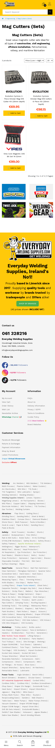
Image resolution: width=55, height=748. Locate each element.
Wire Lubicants (23, 492)
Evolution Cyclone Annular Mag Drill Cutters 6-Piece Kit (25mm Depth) (41, 100)
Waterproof (34, 547)
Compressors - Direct (11, 662)
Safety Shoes (44, 541)
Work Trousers (18, 532)
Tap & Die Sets (8, 597)
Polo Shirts (31, 535)
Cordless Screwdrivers (41, 683)
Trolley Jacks (20, 627)
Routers (36, 695)
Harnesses (23, 558)
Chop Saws (7, 686)
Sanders (25, 698)
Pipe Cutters (7, 603)
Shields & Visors (21, 555)
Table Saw (6, 701)
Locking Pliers (8, 585)
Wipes (21, 564)
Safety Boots (29, 541)
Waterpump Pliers (38, 606)
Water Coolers (39, 486)
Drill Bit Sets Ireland (10, 709)
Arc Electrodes (8, 489)
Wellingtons (7, 547)
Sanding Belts (23, 516)
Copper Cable (19, 503)
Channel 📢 (11, 417)
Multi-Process (8, 486)
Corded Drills (38, 680)
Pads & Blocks (8, 528)
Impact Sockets (35, 650)
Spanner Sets (44, 571)
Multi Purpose (21, 522)
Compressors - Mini (31, 662)
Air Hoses (18, 665)
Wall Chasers (37, 698)
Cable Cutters (8, 614)
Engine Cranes (21, 630)
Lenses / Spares (33, 498)
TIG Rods (32, 489)
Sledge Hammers (25, 594)
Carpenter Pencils (9, 588)
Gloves (40, 501)
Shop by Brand (8, 451)
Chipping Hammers (36, 503)
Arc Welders (18, 483)
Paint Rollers (22, 611)
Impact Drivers (20, 689)
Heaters (5, 633)
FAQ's (30, 398)
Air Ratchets (38, 667)
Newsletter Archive (10, 413)
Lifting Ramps (34, 636)
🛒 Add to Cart (14, 113)
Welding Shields (26, 495)
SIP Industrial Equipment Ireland (16, 680)
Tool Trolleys (7, 642)
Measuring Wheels (24, 614)
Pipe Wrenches (41, 591)
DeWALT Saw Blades (11, 712)
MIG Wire (21, 489)
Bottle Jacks (34, 627)
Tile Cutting (23, 606)
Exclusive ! (9, 462)
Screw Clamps (8, 577)
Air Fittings (6, 665)
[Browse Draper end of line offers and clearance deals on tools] (14, 191)
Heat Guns (6, 689)
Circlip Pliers (17, 591)
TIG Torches (39, 506)
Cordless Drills (8, 683)
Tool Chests (25, 644)
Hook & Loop (7, 525)
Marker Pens (32, 583)
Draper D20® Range (10, 706)
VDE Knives (45, 620)
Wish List (6, 409)
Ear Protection (39, 552)
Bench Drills (37, 675)
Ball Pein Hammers (39, 568)
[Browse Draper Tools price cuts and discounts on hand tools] (41, 191)
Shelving (40, 642)
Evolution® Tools (40, 686)
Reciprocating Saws (10, 698)
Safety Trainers (8, 544)
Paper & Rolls (22, 525)
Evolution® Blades (30, 709)
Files (21, 580)
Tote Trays (24, 647)
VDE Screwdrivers (31, 617)
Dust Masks (7, 555)
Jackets (5, 535)
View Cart (6, 402)
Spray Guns (25, 667)
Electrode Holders (10, 506)
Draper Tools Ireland (25, 585)
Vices (18, 642)
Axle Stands (7, 630)
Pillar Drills (25, 695)
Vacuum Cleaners (9, 703)
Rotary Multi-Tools (10, 695)
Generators (41, 633)
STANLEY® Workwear (11, 541)
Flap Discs (18, 513)
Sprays (36, 492)
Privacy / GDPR (34, 409)
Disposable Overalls (10, 561)
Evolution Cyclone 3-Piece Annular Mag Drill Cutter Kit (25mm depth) (14, 99)
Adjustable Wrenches (26, 577)
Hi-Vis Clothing (38, 538)
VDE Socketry (27, 623)
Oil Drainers (24, 639)
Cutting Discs (31, 513)
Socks (41, 555)
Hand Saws (24, 574)
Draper (13, 459)
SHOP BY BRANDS (27, 303)
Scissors (42, 611)
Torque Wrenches (9, 656)
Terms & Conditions (36, 413)
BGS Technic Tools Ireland (13, 636)
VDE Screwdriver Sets (11, 617)
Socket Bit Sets (28, 653)
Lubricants (24, 670)
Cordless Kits (23, 683)
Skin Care (36, 561)
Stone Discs (7, 522)
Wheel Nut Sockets (28, 656)
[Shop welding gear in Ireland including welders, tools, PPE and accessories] (41, 210)
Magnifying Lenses (10, 501)
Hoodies (30, 532)
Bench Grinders (8, 678)
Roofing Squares (38, 603)
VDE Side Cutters (29, 620)
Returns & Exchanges (11, 444)
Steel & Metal (37, 516)
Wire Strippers (24, 597)
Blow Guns (29, 665)
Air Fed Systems (28, 501)
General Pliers (22, 568)
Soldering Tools (8, 606)
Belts (33, 555)
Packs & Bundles (37, 522)
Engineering (11, 18)
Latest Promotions (10, 455)
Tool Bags (6, 650)
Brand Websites (34, 424)
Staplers (28, 608)
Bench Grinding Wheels (30, 715)
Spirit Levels (37, 600)
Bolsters (5, 591)
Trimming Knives (33, 580)
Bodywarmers (17, 535)
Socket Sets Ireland (10, 653)
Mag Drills (16, 692)
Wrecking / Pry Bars (10, 600)
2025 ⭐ (37, 421)
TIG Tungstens (8, 492)
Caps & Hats (36, 558)
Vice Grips (20, 583)
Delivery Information (36, 406)
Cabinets (37, 644)
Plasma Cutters (23, 486)
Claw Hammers (8, 571)
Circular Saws (34, 678)
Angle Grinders (23, 675)
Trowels (25, 600)
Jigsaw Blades (40, 712)
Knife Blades (7, 583)
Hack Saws (37, 574)
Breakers (21, 678)
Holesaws (27, 712)
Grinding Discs (8, 516)
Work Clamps (38, 597)
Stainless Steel (8, 519)
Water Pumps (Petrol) (38, 701)
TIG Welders (45, 483)
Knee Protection (9, 558)
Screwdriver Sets (9, 574)
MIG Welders (31, 483)
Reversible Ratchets (10, 659)
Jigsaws (5, 692)
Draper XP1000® (42, 614)
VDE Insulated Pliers (10, 620)
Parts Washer (37, 639)
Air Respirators (8, 552)
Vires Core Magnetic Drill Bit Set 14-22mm (14, 155)
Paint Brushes (8, 611)
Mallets (28, 591)
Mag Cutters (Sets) (25, 18)
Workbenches (17, 633)
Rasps (33, 611)
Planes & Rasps (8, 594)
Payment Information (11, 447)
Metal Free (6, 549)
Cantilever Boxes (39, 647)
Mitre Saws (28, 692)
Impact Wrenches (9, 667)
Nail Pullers (40, 608)
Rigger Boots (20, 547)
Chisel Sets (42, 585)
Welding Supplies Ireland (12, 498)
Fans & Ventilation (38, 630)
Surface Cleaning (9, 564)
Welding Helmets (9, 495)
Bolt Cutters (7, 608)
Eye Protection (23, 552)
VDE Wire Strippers (10, 623)
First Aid (25, 561)
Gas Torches (7, 509)
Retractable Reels (9, 670)
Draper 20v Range (22, 686)
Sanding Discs (37, 525)
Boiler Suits (24, 538)
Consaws (47, 678)
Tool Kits (30, 633)
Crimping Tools (21, 603)
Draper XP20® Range (29, 703)
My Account (7, 398)
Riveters (18, 608)
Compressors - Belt (30, 659)
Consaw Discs (24, 519)
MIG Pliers (6, 503)
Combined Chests (9, 647)
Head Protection (30, 549)
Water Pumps (20, 701)
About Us (31, 402)
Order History (7, 406)
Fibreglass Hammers (26, 571)
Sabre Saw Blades (10, 715)
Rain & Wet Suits (9, 538)
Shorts (40, 532)
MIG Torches (26, 506)
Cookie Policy (33, 417)
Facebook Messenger (11, 440)
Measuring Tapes (9, 580)
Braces (47, 558)
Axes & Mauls (44, 588)
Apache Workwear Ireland (29, 544)
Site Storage (29, 642)
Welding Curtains (22, 509)
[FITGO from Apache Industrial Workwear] (14, 210)
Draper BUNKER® (9, 644)
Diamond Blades (39, 519)
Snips (38, 594)
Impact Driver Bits (30, 706)
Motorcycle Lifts (9, 639)
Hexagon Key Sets (28, 588)
